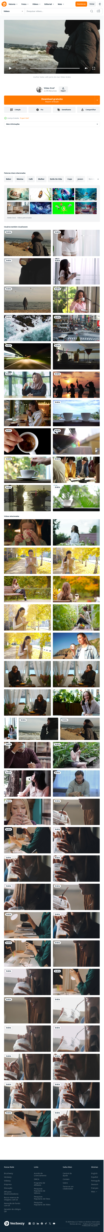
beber (8, 178)
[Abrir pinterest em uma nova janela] (42, 1222)
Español (92, 1176)
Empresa (8, 1183)
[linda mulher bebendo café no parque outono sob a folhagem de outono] (76, 588)
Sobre (64, 1181)
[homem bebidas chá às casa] (76, 782)
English (92, 1172)
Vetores (12, 4)
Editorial (48, 4)
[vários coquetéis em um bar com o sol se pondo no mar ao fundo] (76, 355)
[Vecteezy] (4, 4)
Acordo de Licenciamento (39, 1173)
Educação (8, 1187)
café (31, 178)
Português (93, 1179)
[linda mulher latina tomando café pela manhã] (76, 299)
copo (69, 178)
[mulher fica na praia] (27, 299)
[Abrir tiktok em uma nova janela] (46, 1222)
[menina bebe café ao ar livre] (27, 270)
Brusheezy (8, 1172)
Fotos (23, 4)
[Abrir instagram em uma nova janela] (34, 1222)
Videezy (7, 1179)
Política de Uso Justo (88, 1224)
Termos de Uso (73, 1223)
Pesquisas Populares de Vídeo (39, 1203)
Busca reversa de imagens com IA (11, 1197)
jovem (80, 178)
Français (92, 1187)
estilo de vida (56, 178)
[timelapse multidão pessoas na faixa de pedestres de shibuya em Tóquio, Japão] (76, 327)
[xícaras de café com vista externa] (76, 412)
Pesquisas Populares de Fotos (41, 1196)
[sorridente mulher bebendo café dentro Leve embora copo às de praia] (76, 645)
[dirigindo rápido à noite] (27, 355)
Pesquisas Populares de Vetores (39, 1189)
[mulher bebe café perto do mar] (38, 728)
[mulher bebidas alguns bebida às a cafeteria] (27, 811)
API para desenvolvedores (11, 1191)
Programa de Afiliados (39, 1182)
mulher (41, 178)
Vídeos (35, 4)
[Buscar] (91, 11)
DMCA (36, 1178)
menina (20, 178)
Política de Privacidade (89, 1223)
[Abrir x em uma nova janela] (50, 1222)
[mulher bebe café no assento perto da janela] (27, 412)
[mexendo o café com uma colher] (27, 469)
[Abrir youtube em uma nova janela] (54, 1222)
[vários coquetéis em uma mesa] (27, 497)
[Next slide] (94, 178)
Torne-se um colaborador (67, 1186)
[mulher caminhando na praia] (27, 242)
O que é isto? (24, 118)
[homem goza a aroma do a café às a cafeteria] (27, 754)
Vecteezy (7, 1176)
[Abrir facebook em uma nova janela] (30, 1222)
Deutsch (92, 1183)
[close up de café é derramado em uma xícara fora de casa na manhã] (76, 440)
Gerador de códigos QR (12, 1209)
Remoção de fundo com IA (12, 1203)
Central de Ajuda (66, 1173)
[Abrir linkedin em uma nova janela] (38, 1222)
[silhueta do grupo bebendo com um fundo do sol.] (76, 384)
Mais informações (13, 123)
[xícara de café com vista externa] (76, 497)
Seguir (63, 91)
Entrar (92, 4)
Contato (65, 1178)
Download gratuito (52, 100)
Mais (60, 4)
